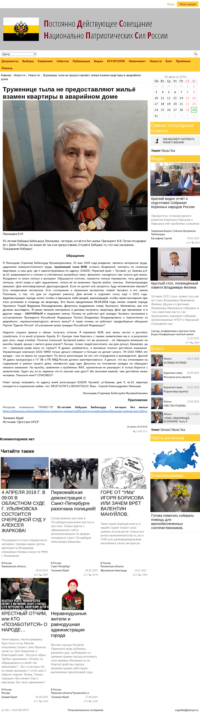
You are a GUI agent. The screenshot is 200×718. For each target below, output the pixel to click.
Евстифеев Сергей (161, 238)
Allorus (168, 358)
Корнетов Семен (173, 373)
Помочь (7, 68)
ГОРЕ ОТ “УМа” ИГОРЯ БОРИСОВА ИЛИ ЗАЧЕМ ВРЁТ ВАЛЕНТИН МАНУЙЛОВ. (122, 503)
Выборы (28, 61)
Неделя (165, 429)
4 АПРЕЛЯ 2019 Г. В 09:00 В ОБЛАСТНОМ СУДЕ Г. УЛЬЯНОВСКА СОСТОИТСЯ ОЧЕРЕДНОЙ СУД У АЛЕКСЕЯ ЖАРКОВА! (24, 511)
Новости (156, 61)
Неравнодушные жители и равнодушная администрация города (69, 624)
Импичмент (137, 61)
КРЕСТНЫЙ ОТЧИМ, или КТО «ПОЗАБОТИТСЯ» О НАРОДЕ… (24, 621)
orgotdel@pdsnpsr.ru (186, 710)
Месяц (165, 150)
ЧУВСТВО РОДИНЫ (175, 405)
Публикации (81, 61)
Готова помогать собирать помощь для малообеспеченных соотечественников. (172, 522)
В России (7, 563)
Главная (6, 75)
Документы (10, 61)
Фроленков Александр (114, 570)
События (62, 61)
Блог (169, 61)
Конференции (167, 334)
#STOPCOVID (116, 61)
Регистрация (187, 4)
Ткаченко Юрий (13, 418)
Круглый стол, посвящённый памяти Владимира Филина (174, 285)
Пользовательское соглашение (85, 710)
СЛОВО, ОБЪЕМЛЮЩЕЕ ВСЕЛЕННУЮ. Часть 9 (177, 420)
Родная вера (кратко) (176, 391)
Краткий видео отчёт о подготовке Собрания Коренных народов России (173, 203)
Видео (98, 61)
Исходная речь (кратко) (177, 377)
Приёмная (183, 61)
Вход (170, 4)
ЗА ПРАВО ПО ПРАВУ (175, 362)
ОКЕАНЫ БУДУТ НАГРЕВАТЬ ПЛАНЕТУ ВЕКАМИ (178, 140)
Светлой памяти (185, 334)
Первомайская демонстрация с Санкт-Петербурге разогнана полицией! (73, 500)
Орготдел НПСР (28, 422)
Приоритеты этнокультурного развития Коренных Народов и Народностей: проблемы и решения (175, 219)
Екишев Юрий (9, 697)
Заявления (45, 61)
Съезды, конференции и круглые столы (173, 331)
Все (173, 150)
